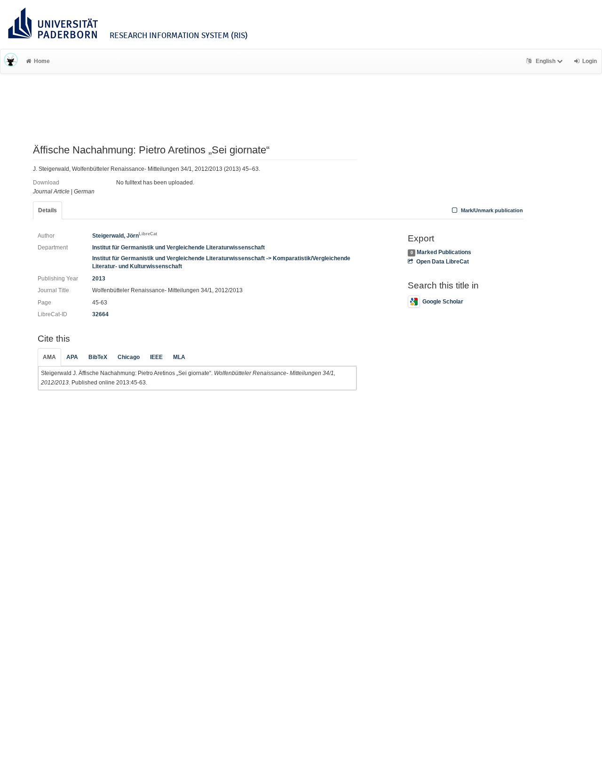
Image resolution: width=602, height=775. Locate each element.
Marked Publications (444, 252)
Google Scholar (442, 301)
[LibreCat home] (10, 61)
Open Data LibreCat (442, 261)
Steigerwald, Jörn (124, 235)
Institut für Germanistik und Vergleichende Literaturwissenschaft (178, 247)
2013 (98, 278)
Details (47, 210)
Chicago (129, 357)
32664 (100, 314)
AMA (49, 357)
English (545, 61)
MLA (179, 357)
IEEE (156, 357)
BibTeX (97, 357)
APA (72, 357)
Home (42, 61)
